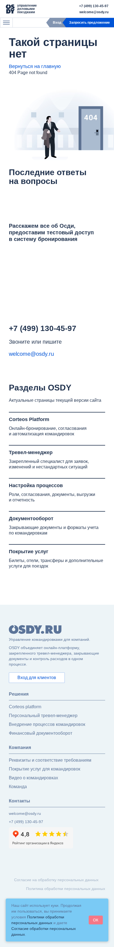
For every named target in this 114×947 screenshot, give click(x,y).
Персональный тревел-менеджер (43, 715)
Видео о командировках (33, 777)
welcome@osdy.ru (93, 12)
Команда (18, 786)
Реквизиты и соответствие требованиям (50, 760)
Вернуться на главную (35, 66)
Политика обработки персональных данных (65, 888)
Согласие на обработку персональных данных (56, 880)
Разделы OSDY (40, 387)
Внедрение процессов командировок (47, 724)
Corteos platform (25, 706)
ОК (95, 920)
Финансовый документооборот (40, 733)
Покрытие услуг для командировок (44, 769)
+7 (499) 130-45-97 (93, 6)
